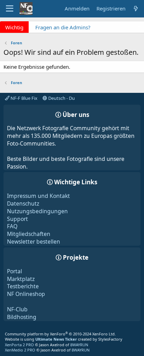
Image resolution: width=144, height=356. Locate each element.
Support (17, 219)
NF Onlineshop (26, 294)
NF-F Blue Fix (23, 98)
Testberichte (23, 286)
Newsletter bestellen (33, 241)
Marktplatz (21, 279)
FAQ (12, 226)
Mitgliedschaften (28, 234)
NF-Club (17, 309)
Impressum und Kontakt (38, 196)
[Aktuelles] (136, 8)
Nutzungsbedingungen (37, 211)
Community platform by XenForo (60, 333)
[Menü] (9, 8)
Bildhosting (21, 317)
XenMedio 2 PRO (20, 350)
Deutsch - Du (61, 98)
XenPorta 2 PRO (19, 344)
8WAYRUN (79, 344)
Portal (14, 271)
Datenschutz (23, 203)
